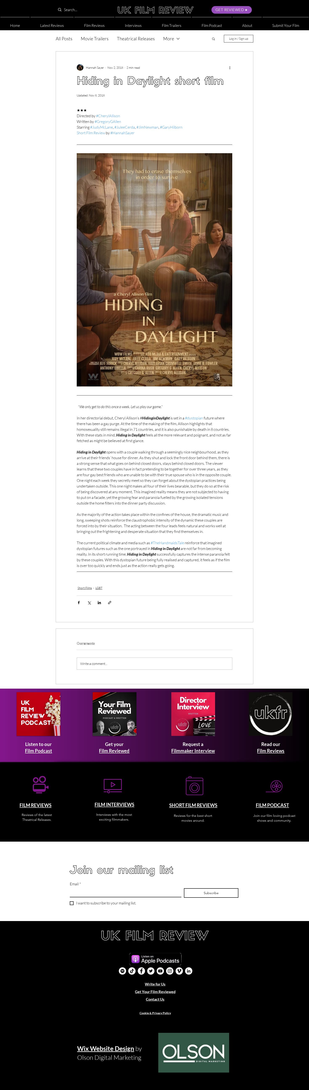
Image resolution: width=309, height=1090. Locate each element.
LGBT (98, 588)
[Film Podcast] (122, 971)
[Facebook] (141, 971)
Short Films (85, 588)
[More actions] (229, 67)
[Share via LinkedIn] (99, 603)
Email (75, 884)
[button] (247, 23)
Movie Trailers (94, 38)
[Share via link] (110, 603)
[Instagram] (169, 971)
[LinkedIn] (188, 971)
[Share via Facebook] (79, 603)
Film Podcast (38, 751)
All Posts (64, 38)
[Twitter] (150, 971)
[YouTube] (160, 971)
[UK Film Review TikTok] (132, 971)
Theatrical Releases (136, 38)
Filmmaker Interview (193, 751)
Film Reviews (270, 751)
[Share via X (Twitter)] (89, 603)
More (168, 38)
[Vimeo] (179, 971)
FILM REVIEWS (36, 805)
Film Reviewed (114, 751)
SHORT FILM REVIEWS (193, 805)
